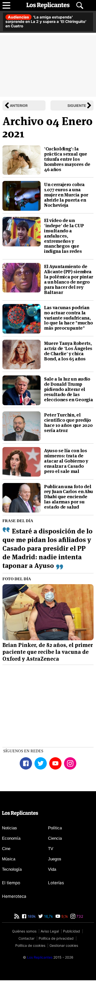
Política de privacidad (56, 938)
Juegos (54, 859)
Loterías (56, 882)
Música (8, 859)
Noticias (9, 828)
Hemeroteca (14, 896)
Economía (11, 838)
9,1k (64, 916)
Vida (52, 869)
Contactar (26, 938)
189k (31, 916)
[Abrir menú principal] (6, 5)
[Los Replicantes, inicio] (48, 5)
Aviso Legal (50, 931)
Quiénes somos (24, 931)
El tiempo (11, 882)
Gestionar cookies (63, 945)
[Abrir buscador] (79, 5)
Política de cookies (30, 945)
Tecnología (12, 869)
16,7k (48, 916)
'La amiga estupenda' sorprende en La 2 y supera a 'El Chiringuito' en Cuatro (45, 21)
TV (50, 848)
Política (55, 828)
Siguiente (76, 105)
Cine (6, 848)
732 (79, 916)
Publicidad (71, 931)
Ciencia (55, 838)
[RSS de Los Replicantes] (16, 916)
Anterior (19, 105)
